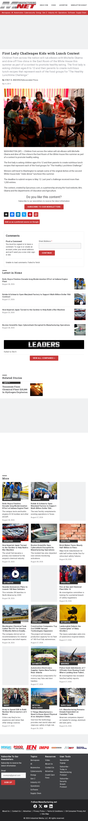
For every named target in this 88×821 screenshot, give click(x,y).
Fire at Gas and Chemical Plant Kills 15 (70, 588)
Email (3, 771)
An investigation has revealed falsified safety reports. (71, 677)
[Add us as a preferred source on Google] (36, 214)
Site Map (45, 814)
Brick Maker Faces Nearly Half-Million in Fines (70, 546)
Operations (8, 541)
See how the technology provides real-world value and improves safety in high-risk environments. (43, 722)
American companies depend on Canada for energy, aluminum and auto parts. (72, 720)
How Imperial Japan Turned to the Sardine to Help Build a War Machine (33, 310)
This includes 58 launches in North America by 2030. (14, 593)
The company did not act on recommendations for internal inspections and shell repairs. (14, 636)
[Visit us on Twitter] (40, 806)
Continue (47, 253)
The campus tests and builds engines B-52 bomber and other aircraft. (15, 514)
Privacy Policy (39, 811)
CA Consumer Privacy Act (75, 811)
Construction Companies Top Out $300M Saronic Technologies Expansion (44, 628)
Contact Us (16, 811)
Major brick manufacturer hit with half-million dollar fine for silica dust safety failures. (71, 553)
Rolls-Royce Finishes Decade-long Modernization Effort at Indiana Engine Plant (35, 280)
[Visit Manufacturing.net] (69, 748)
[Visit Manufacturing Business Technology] (82, 748)
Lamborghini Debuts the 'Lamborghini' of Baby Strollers (70, 628)
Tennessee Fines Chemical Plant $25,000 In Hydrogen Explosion (15, 389)
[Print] (6, 214)
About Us (6, 811)
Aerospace (8, 499)
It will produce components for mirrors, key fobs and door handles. (43, 678)
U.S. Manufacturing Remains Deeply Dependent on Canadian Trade (72, 711)
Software (36, 541)
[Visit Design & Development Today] (6, 748)
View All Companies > (44, 358)
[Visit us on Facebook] (35, 806)
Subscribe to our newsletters (44, 207)
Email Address (45, 241)
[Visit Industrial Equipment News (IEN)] (31, 747)
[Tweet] (24, 214)
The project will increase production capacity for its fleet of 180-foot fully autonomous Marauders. (44, 637)
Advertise (27, 811)
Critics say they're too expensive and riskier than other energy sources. (13, 720)
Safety (7, 383)
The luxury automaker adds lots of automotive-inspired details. (72, 635)
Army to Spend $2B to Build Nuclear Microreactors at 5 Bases (14, 711)
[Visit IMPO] (44, 748)
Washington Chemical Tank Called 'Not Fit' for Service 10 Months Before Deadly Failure (14, 628)
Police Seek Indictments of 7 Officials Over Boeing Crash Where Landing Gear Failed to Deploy (72, 670)
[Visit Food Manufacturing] (19, 747)
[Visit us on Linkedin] (51, 806)
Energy (6, 705)
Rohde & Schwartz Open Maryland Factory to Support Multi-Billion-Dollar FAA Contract (36, 295)
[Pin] (30, 214)
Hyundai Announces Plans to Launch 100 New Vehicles (15, 588)
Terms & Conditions (55, 811)
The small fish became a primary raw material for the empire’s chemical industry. (13, 555)
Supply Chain (66, 705)
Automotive (8, 583)
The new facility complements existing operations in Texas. (43, 512)
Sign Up (8, 782)
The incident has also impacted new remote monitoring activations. (44, 555)
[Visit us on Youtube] (45, 806)
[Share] (12, 214)
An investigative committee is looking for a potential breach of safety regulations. (71, 595)
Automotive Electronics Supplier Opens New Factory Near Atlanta (43, 670)
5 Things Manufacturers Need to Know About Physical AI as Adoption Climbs (44, 714)
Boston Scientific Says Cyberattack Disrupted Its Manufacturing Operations (36, 325)
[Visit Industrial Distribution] (56, 748)
